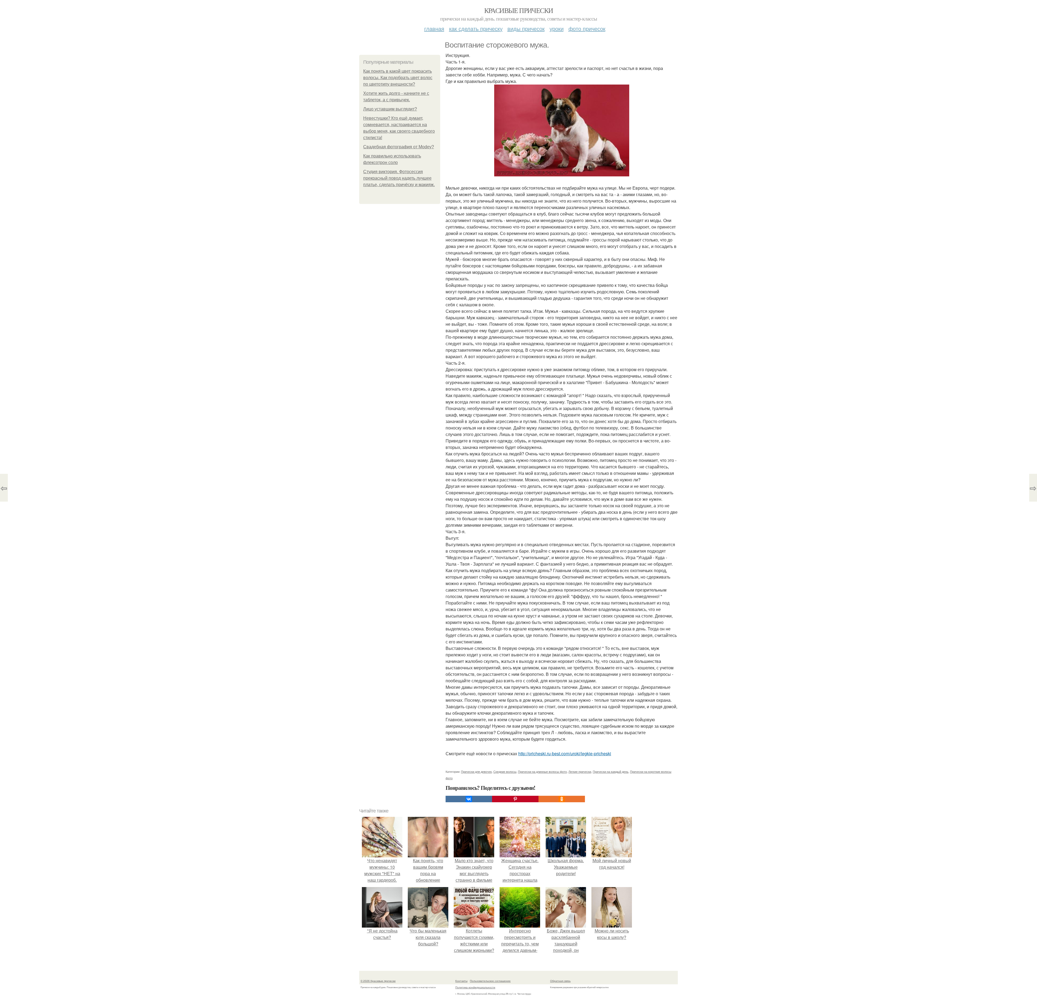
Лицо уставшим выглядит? (390, 109)
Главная (434, 28)
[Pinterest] (515, 799)
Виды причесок (526, 28)
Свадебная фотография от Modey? (398, 147)
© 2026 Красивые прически (378, 981)
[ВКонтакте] (469, 799)
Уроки (557, 28)
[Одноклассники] (561, 799)
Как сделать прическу (476, 28)
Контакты (461, 981)
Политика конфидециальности (475, 987)
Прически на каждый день (610, 771)
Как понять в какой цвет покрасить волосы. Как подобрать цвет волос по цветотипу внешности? (397, 77)
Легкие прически (579, 771)
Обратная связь (560, 981)
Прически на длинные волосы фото (542, 771)
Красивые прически (518, 10)
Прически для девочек (476, 771)
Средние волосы (504, 771)
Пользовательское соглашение (490, 981)
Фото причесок (586, 28)
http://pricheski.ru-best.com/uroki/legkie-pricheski (564, 753)
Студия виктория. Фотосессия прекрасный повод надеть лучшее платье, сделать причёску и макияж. (399, 178)
